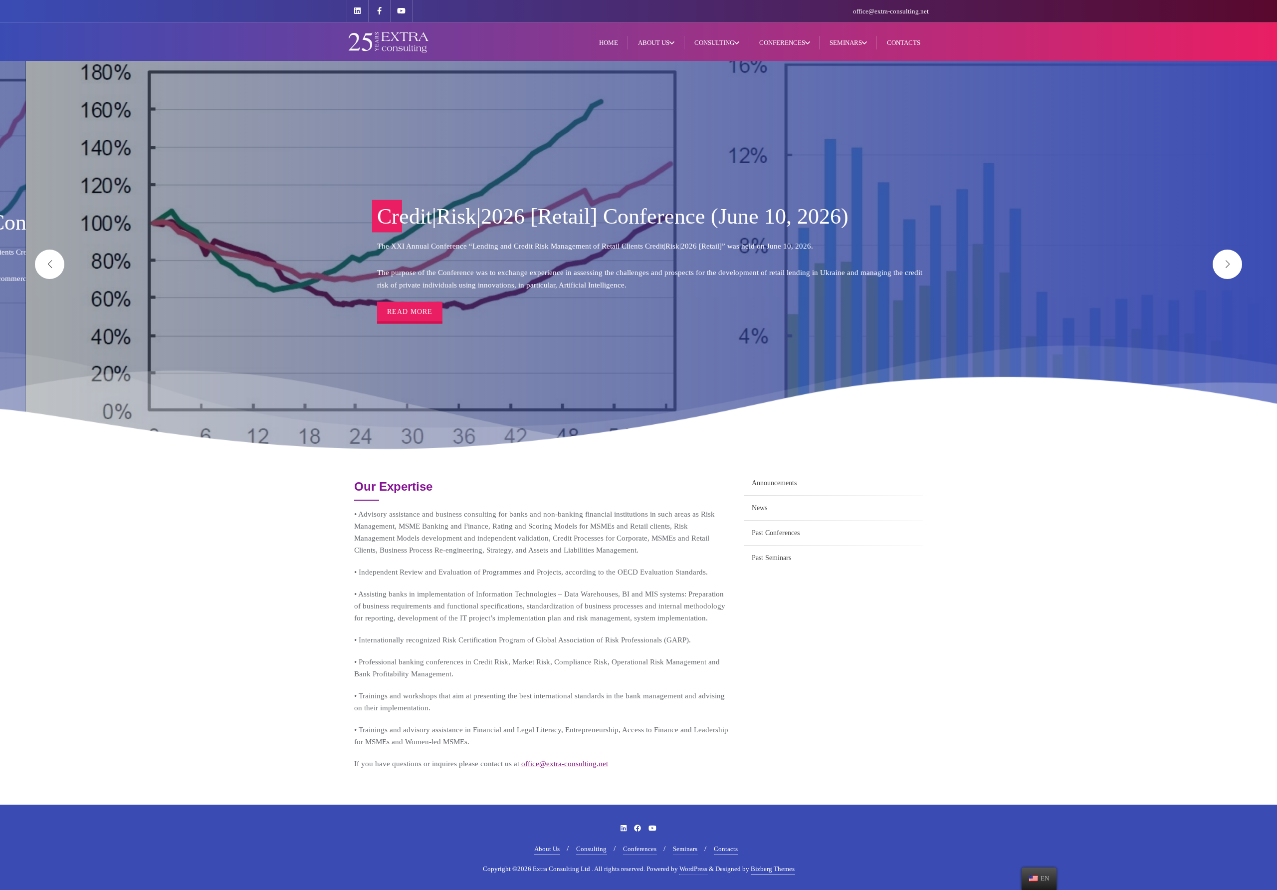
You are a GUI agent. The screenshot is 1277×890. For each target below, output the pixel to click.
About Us (547, 849)
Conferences (639, 849)
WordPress (693, 869)
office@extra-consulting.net (891, 11)
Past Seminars (771, 558)
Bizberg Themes (773, 869)
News (759, 508)
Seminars (685, 849)
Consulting (591, 849)
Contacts (726, 849)
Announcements (774, 483)
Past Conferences (776, 533)
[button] (1227, 264)
